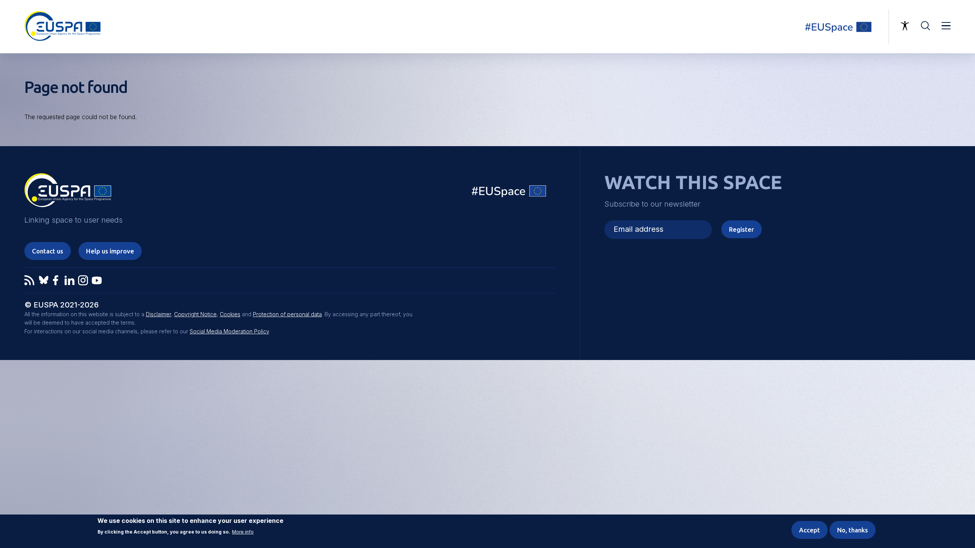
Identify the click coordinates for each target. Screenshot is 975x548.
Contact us (47, 251)
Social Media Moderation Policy (229, 331)
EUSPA (67, 193)
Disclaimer (158, 314)
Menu (946, 26)
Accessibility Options (904, 26)
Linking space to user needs (843, 26)
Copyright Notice (195, 314)
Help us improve (110, 251)
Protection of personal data (287, 314)
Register (741, 229)
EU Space (509, 192)
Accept (809, 530)
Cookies (230, 314)
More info (243, 532)
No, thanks (852, 530)
